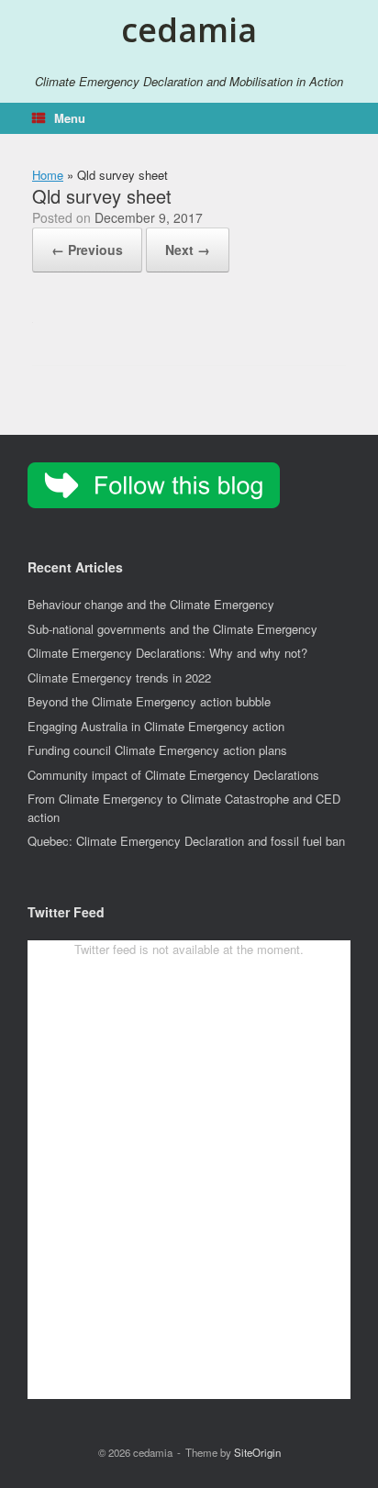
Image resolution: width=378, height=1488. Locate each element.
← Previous (87, 249)
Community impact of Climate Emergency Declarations (173, 774)
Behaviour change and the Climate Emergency (151, 604)
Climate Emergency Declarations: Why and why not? (167, 652)
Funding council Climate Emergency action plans (157, 750)
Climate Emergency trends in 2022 (119, 677)
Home (47, 174)
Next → (187, 249)
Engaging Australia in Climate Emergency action (156, 726)
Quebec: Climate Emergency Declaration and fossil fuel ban (186, 840)
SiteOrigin (257, 1452)
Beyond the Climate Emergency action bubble (149, 701)
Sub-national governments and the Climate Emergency (172, 629)
